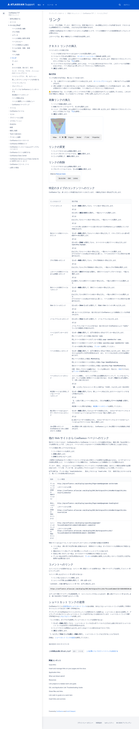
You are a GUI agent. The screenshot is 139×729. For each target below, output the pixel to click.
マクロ (12, 114)
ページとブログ (15, 25)
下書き (14, 51)
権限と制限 (13, 131)
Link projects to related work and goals (62, 684)
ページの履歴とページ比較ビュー (23, 101)
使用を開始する (15, 19)
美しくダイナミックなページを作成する (25, 79)
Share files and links (56, 691)
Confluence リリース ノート (19, 164)
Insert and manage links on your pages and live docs (67, 668)
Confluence (59, 711)
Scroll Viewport (70, 711)
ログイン (127, 5)
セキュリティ (109, 723)
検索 (120, 5)
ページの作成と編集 (19, 28)
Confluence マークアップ (20, 104)
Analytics (13, 124)
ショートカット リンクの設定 (65, 637)
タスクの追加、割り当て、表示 (22, 68)
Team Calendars (15, 134)
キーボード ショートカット (86, 56)
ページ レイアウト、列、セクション (24, 76)
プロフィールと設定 (16, 117)
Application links (54, 672)
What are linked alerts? (57, 676)
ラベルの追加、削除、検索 (21, 48)
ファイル (13, 108)
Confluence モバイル (17, 111)
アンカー (15, 61)
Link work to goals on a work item (60, 695)
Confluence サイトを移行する (20, 152)
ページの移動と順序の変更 (21, 38)
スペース (13, 22)
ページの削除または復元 (20, 45)
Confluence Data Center (18, 155)
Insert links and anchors (57, 699)
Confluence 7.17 (14, 13)
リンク (14, 58)
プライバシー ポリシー (85, 723)
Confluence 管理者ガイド (18, 144)
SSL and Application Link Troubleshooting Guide (66, 687)
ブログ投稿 (16, 32)
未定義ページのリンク (100, 406)
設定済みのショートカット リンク (74, 606)
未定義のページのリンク (20, 95)
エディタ (15, 35)
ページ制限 (16, 54)
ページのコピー (17, 41)
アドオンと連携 (15, 137)
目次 (120, 369)
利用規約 (99, 723)
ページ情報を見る (18, 98)
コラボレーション (16, 121)
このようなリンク (65, 616)
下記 (72, 61)
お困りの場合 (14, 167)
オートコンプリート (100, 81)
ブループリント (17, 86)
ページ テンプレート (19, 83)
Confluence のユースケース (19, 140)
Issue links (52, 665)
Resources (52, 680)
